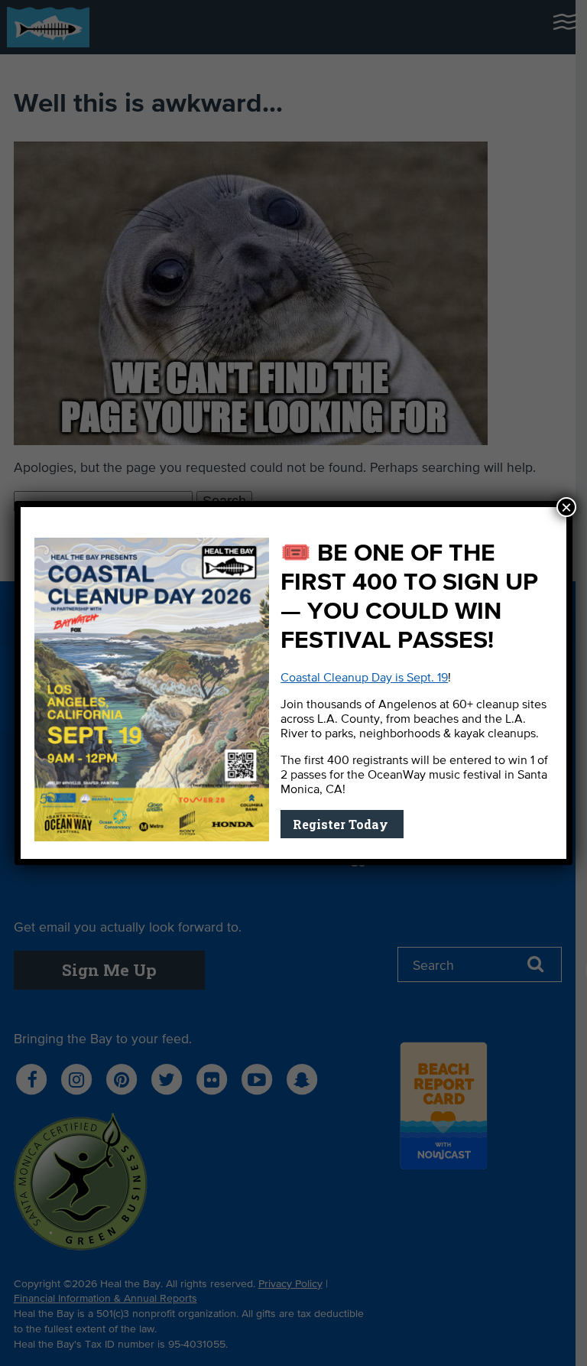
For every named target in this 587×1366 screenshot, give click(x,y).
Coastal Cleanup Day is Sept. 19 (364, 678)
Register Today (342, 824)
